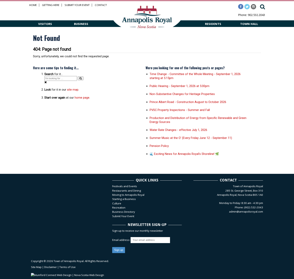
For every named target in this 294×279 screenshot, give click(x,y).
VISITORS (45, 24)
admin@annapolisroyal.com (246, 211)
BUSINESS (81, 24)
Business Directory (123, 212)
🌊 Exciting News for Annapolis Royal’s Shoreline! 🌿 (184, 154)
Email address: (121, 240)
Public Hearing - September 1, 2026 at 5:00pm (179, 86)
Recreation (118, 207)
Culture (116, 203)
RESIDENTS (213, 24)
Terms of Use (67, 267)
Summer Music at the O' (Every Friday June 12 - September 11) (191, 138)
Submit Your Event (77, 5)
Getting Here (50, 5)
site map (72, 89)
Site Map (36, 267)
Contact (101, 5)
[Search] (80, 78)
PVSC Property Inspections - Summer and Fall (180, 110)
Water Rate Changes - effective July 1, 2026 (178, 130)
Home (33, 5)
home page (82, 97)
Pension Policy (159, 146)
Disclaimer (50, 267)
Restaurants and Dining (126, 190)
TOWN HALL (249, 24)
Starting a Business (124, 199)
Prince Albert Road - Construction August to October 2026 (188, 102)
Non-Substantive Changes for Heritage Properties (182, 94)
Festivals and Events (124, 186)
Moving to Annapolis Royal (128, 195)
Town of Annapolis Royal (69, 261)
